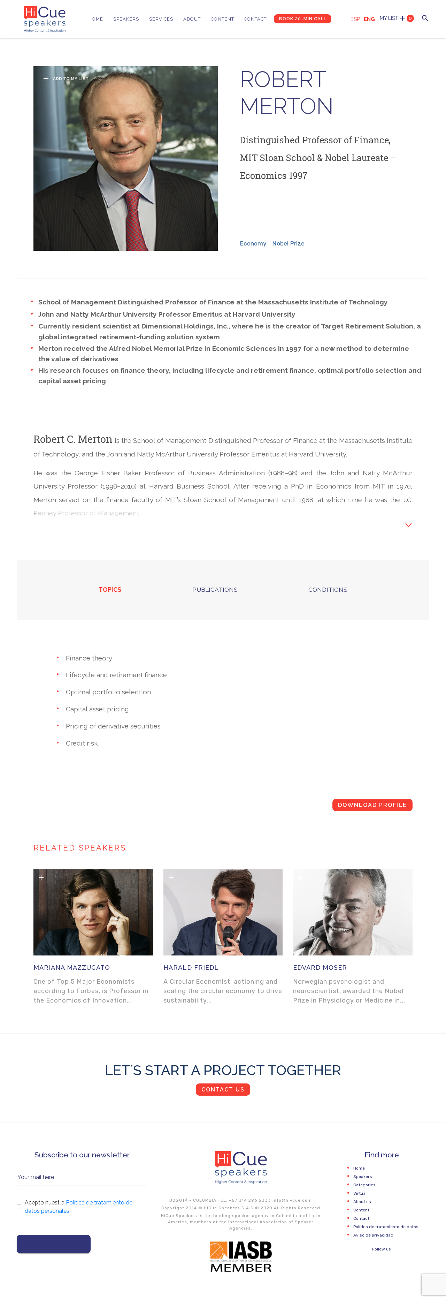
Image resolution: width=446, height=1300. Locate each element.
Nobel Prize (288, 243)
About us (362, 1201)
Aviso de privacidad (373, 1235)
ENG (369, 19)
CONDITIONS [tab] (327, 589)
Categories (364, 1184)
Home (96, 19)
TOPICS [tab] (110, 589)
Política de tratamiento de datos (385, 1226)
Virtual (360, 1193)
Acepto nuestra (78, 1206)
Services (161, 19)
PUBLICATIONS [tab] (215, 589)
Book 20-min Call (302, 18)
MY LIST (396, 18)
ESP (355, 19)
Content (222, 19)
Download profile (372, 805)
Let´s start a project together (223, 1070)
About (192, 19)
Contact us (223, 1089)
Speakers (126, 19)
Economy (253, 243)
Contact (255, 19)
